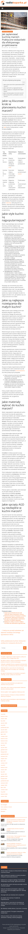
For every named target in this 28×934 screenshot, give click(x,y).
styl (5, 127)
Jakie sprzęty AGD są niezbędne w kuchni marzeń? (13, 95)
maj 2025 (3, 725)
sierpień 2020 (4, 785)
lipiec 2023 (3, 734)
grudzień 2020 (4, 776)
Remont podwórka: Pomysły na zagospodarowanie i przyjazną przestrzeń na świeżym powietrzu (16, 845)
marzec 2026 (4, 718)
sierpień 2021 (4, 758)
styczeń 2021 (4, 774)
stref (10, 167)
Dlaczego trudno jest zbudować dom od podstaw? (12, 895)
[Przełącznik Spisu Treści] (23, 82)
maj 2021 (3, 765)
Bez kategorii (4, 804)
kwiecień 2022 (4, 740)
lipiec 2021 (3, 760)
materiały (8, 203)
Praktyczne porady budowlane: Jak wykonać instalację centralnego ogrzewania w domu (12, 632)
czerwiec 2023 (4, 736)
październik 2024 (5, 727)
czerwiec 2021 (4, 763)
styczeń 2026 (4, 723)
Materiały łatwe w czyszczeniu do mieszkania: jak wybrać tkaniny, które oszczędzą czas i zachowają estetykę (12, 669)
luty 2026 (3, 721)
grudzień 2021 (4, 749)
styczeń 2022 (4, 747)
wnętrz (20, 174)
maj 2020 (3, 792)
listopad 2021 (4, 752)
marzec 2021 (4, 769)
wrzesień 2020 (4, 783)
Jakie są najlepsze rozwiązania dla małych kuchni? (13, 90)
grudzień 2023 (4, 732)
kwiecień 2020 (4, 794)
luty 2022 (3, 745)
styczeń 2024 (4, 729)
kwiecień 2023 (4, 738)
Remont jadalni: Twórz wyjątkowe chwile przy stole (13, 692)
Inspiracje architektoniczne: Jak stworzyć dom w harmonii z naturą (14, 613)
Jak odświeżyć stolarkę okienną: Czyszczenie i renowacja (14, 908)
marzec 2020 (4, 796)
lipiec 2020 (3, 787)
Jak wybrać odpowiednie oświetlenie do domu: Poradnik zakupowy (14, 619)
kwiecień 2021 (4, 767)
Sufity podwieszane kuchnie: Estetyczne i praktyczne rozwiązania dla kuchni (13, 642)
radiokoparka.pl (14, 47)
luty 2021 (3, 772)
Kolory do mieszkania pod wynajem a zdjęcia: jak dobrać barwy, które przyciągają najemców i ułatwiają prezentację (13, 890)
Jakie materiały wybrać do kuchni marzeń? (14, 93)
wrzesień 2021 (4, 756)
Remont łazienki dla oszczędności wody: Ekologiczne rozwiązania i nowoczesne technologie (16, 821)
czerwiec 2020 (4, 789)
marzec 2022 (4, 743)
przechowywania (20, 370)
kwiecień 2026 (4, 716)
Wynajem (3, 811)
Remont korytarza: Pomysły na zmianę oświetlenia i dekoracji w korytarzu (15, 616)
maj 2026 (3, 714)
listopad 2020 (4, 778)
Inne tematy (3, 809)
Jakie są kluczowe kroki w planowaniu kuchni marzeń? (14, 85)
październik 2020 (5, 780)
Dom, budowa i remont (7, 31)
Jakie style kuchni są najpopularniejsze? (13, 88)
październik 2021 (5, 754)
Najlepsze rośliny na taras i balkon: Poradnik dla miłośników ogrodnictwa (14, 622)
